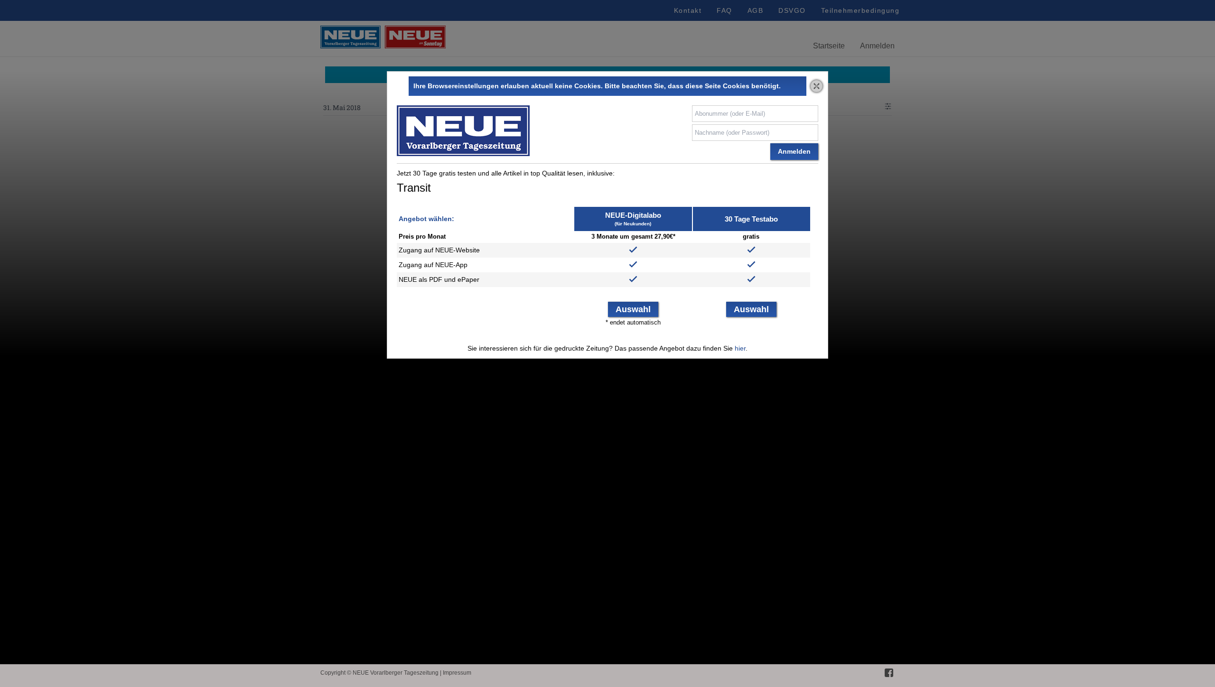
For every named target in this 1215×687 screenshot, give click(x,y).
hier (740, 348)
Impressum (457, 672)
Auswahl (633, 309)
